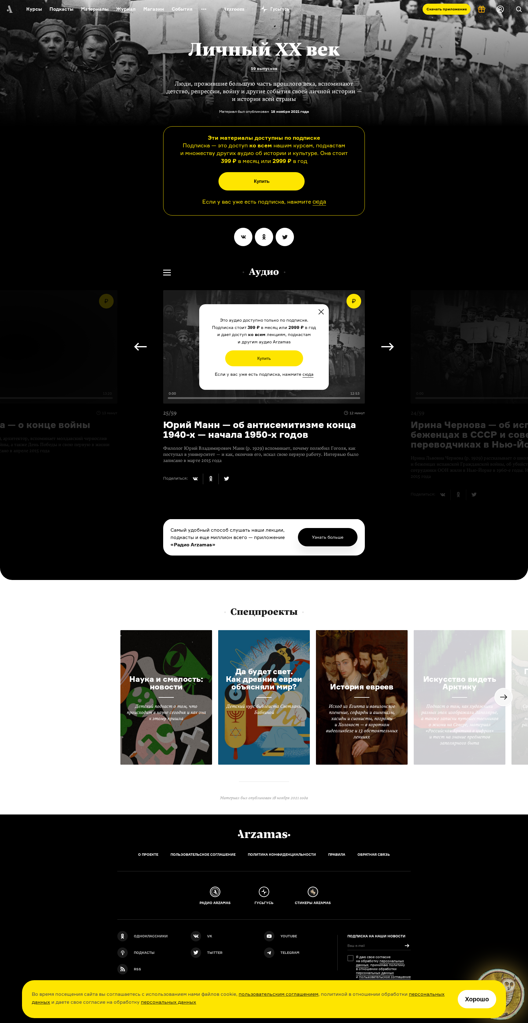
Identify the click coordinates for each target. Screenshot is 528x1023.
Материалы (94, 9)
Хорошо (477, 999)
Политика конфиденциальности (282, 854)
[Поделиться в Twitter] (285, 237)
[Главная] (264, 834)
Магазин (153, 9)
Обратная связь (374, 854)
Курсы (34, 9)
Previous (387, 347)
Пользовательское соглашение (203, 854)
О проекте (148, 854)
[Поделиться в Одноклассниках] (264, 237)
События (182, 9)
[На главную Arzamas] (9, 9)
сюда (319, 202)
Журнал (126, 9)
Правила (336, 854)
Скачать (447, 9)
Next (140, 347)
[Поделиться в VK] (243, 237)
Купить (262, 181)
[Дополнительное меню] (204, 9)
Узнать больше (327, 537)
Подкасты (61, 9)
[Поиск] (519, 9)
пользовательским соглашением (278, 994)
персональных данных (168, 1002)
